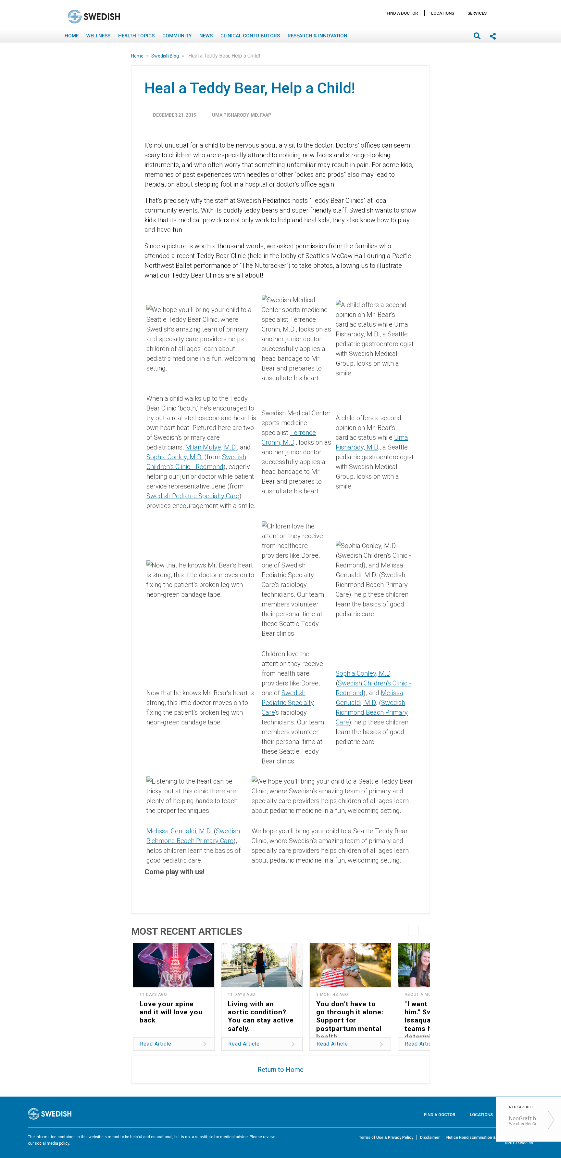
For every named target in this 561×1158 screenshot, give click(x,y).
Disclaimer (430, 1137)
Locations (442, 13)
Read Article (155, 1044)
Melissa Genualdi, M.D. (179, 831)
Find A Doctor (402, 13)
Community (177, 36)
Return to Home (280, 1069)
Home (72, 36)
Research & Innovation (317, 36)
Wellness (98, 36)
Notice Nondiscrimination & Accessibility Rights (489, 1137)
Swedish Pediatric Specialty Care (192, 496)
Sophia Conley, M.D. (174, 457)
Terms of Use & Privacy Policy (386, 1137)
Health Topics (136, 36)
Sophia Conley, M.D (363, 673)
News (206, 36)
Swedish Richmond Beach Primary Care (372, 712)
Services (477, 13)
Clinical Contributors (250, 36)
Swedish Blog (165, 56)
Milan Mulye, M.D (210, 447)
